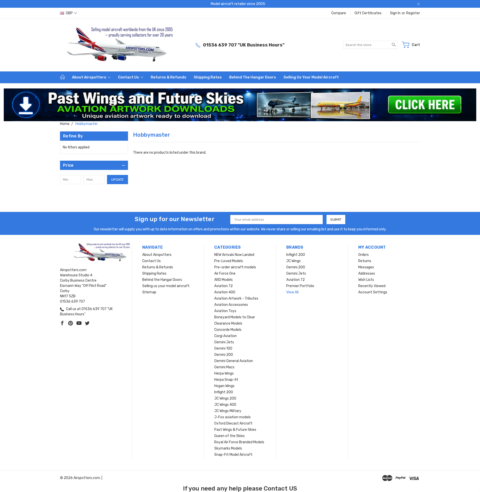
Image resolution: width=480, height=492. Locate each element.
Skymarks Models (228, 448)
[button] (240, 104)
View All (292, 292)
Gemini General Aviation (233, 361)
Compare (338, 13)
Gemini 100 (223, 348)
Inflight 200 (223, 392)
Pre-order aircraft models (235, 267)
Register (413, 13)
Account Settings (372, 292)
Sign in (395, 13)
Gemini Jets (224, 342)
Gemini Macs (224, 367)
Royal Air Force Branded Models (239, 442)
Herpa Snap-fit (226, 380)
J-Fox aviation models (232, 417)
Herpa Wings (224, 373)
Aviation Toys (225, 311)
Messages (366, 267)
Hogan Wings (224, 386)
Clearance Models (228, 323)
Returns (364, 261)
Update (117, 179)
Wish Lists (366, 280)
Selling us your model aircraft (311, 77)
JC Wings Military (227, 411)
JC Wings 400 (225, 405)
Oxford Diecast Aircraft (233, 423)
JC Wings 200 (225, 398)
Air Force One (225, 273)
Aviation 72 (223, 286)
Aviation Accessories (231, 305)
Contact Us (129, 77)
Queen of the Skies (229, 436)
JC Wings (293, 261)
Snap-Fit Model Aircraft (233, 455)
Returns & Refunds (168, 77)
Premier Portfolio (300, 286)
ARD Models (223, 280)
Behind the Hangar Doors (252, 77)
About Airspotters (89, 77)
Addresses (366, 273)
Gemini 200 (223, 355)
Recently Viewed (372, 286)
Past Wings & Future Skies (235, 430)
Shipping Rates (208, 77)
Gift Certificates (368, 13)
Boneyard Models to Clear (234, 317)
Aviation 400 (224, 292)
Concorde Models (228, 330)
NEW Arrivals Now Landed (234, 255)
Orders (363, 255)
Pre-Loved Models (228, 261)
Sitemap (149, 292)
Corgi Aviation (225, 336)
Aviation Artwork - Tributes (236, 298)
